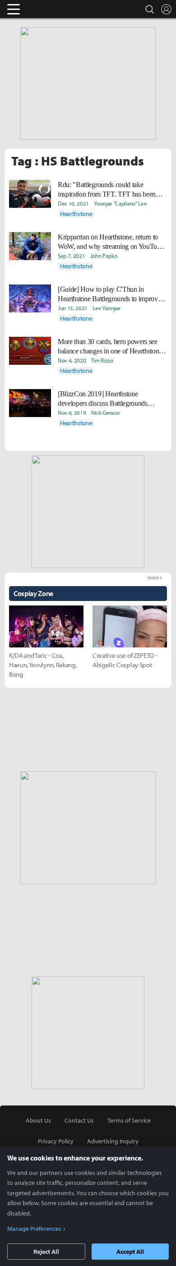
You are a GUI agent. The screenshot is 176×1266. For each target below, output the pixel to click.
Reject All (46, 1252)
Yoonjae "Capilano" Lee (120, 203)
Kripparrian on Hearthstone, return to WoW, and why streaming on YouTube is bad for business (110, 242)
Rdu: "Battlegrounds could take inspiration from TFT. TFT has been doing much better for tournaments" (107, 190)
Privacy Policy (56, 1141)
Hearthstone (76, 214)
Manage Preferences (34, 1229)
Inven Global (48, 9)
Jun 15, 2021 (73, 308)
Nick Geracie (105, 412)
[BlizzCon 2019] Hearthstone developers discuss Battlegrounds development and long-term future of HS (107, 399)
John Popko (103, 255)
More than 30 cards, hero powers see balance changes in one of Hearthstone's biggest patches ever (112, 347)
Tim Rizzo (102, 360)
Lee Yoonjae (106, 308)
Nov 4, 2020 (72, 360)
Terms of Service (129, 1120)
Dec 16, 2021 (73, 203)
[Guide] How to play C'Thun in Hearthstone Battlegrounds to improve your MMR (109, 294)
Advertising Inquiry (113, 1141)
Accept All (130, 1252)
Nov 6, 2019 (72, 412)
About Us (38, 1120)
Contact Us (79, 1120)
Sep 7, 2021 (71, 255)
